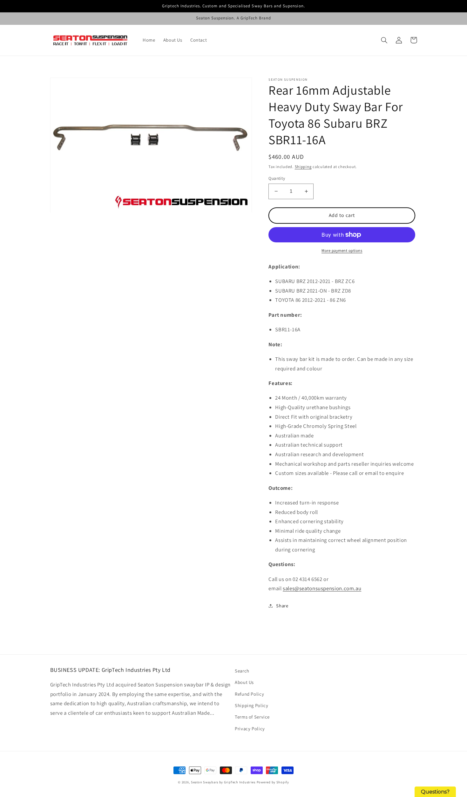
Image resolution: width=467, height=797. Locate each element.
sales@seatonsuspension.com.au (322, 588)
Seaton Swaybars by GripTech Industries (223, 782)
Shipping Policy (251, 705)
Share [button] (282, 606)
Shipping (303, 166)
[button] (384, 40)
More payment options (341, 250)
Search (242, 671)
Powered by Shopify (273, 782)
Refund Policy (249, 694)
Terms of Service (252, 717)
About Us (244, 682)
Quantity (276, 178)
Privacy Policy (250, 729)
